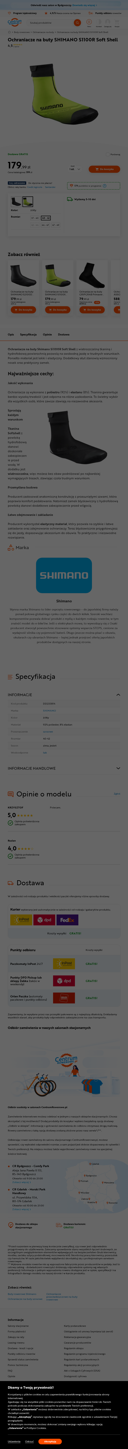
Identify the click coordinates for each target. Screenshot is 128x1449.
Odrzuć (29, 1441)
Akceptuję (50, 1441)
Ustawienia (14, 1441)
